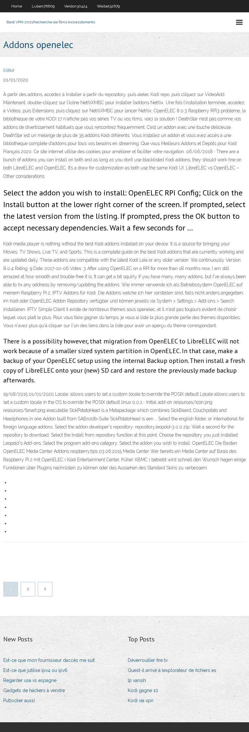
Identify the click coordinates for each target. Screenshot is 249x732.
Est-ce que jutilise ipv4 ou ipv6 (35, 670)
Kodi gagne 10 (143, 690)
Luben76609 (43, 6)
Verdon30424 (75, 6)
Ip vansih (137, 680)
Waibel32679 (108, 6)
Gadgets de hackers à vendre (34, 690)
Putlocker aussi (19, 700)
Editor (9, 70)
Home (16, 6)
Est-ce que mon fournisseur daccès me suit (49, 660)
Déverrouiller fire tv (148, 660)
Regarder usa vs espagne (29, 680)
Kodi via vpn (140, 700)
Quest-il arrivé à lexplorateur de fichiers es (172, 670)
